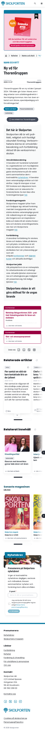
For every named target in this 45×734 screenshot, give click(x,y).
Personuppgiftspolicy (13, 722)
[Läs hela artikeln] (17, 443)
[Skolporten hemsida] (13, 3)
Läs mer (7, 490)
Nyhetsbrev (9, 635)
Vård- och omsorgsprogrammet (18, 336)
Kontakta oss (10, 694)
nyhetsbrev (23, 177)
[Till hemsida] (17, 710)
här (25, 195)
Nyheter (14, 55)
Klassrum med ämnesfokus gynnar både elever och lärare (16, 462)
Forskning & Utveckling (14, 657)
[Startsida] (6, 55)
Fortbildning (9, 650)
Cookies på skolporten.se (15, 718)
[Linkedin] (24, 349)
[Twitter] (29, 349)
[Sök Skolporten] (35, 3)
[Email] (34, 349)
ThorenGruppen (34, 82)
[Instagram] (20, 701)
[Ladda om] (36, 360)
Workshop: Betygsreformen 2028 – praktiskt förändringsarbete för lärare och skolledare (21, 315)
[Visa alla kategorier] (28, 367)
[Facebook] (18, 349)
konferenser (19, 255)
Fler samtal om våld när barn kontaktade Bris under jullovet (16, 374)
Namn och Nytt (28, 55)
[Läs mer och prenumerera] (17, 512)
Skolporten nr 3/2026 (11, 535)
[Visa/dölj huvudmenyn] (41, 3)
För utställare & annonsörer (16, 661)
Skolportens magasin (13, 639)
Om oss (7, 665)
